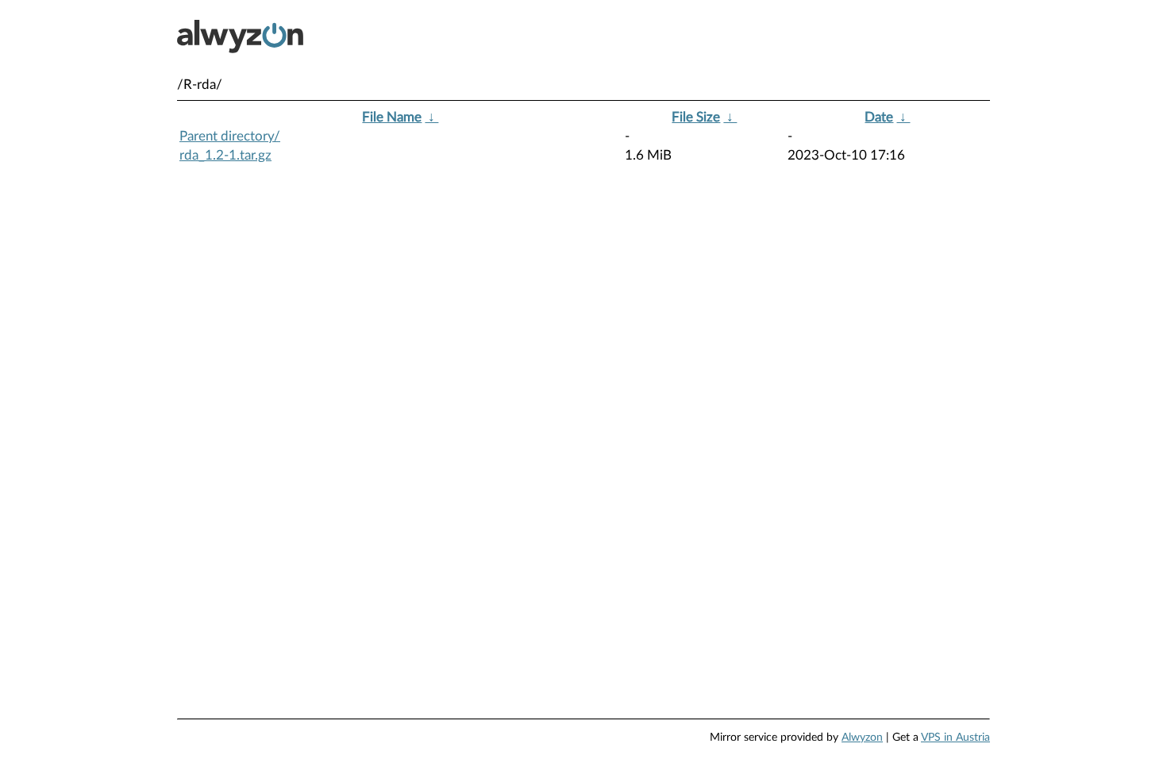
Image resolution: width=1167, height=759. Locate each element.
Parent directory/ (229, 136)
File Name (392, 117)
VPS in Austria (955, 737)
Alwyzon (862, 737)
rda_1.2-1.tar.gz (225, 155)
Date (879, 117)
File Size (696, 117)
